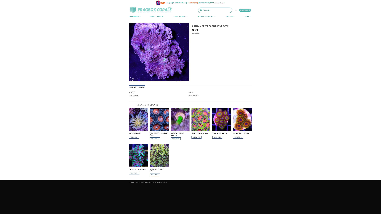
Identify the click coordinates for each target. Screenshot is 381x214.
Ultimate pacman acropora (137, 169)
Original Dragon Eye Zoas (199, 133)
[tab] (137, 87)
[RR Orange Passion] (138, 119)
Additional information (137, 87)
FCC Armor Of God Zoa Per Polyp (159, 134)
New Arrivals (134, 16)
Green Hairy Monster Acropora (177, 134)
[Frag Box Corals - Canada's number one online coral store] (153, 9)
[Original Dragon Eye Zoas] (200, 119)
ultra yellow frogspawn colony (157, 170)
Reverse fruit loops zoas (241, 133)
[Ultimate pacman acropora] (138, 155)
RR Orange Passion (135, 133)
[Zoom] (132, 79)
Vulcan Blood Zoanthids (219, 133)
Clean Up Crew (179, 16)
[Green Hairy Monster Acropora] (180, 119)
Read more (134, 137)
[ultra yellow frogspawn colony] (159, 155)
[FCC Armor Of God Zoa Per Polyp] (159, 119)
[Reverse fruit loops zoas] (242, 119)
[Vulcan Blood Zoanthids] (221, 119)
